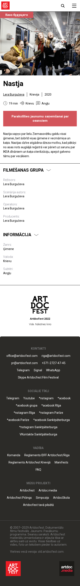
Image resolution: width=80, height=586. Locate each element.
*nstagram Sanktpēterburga (38, 427)
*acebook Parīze (18, 420)
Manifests (61, 462)
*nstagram (46, 398)
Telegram (12, 398)
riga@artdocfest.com (56, 355)
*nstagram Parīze (51, 412)
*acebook (64, 398)
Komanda (13, 455)
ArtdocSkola (61, 497)
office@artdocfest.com (22, 355)
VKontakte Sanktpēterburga (38, 434)
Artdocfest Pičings (19, 497)
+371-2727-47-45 (53, 363)
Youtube (29, 398)
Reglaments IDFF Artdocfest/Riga (47, 455)
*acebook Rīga (51, 405)
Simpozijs (42, 497)
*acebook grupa (26, 405)
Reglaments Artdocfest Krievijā (30, 462)
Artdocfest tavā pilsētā (38, 505)
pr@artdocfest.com (24, 363)
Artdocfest (27, 490)
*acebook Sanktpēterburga (51, 420)
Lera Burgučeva (13, 94)
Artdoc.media (48, 490)
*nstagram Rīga (24, 412)
